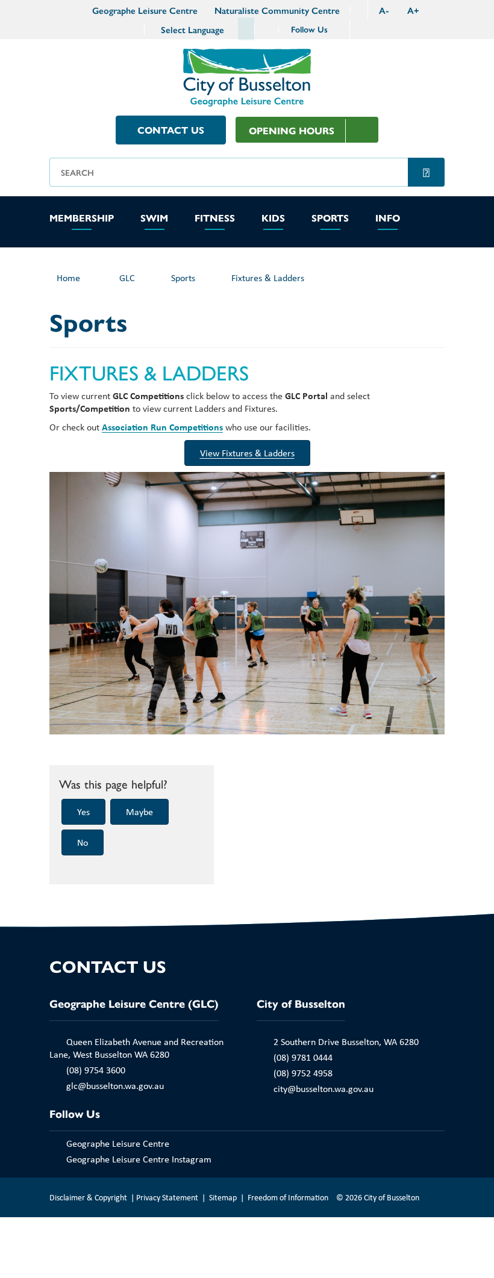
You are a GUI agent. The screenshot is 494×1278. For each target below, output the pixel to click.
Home (68, 277)
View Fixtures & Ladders (247, 452)
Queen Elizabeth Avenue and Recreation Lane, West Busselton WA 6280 (136, 1048)
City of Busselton (301, 1003)
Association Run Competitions (162, 426)
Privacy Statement (167, 1197)
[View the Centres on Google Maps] (267, 29)
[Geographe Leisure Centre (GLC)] (247, 75)
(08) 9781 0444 (303, 1057)
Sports (330, 218)
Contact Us (170, 130)
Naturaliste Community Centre (277, 10)
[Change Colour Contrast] (358, 10)
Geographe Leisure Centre (145, 10)
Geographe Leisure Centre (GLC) (134, 1003)
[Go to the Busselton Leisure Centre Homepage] (75, 10)
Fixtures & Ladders (267, 277)
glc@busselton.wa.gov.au (115, 1085)
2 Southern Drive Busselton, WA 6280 (346, 1041)
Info (387, 218)
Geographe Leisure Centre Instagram (138, 1158)
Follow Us (310, 29)
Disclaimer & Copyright (88, 1197)
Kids (273, 218)
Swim (154, 218)
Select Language (192, 29)
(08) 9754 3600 (95, 1069)
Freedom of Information (288, 1197)
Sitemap (223, 1197)
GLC (127, 277)
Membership (81, 218)
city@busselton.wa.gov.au (324, 1088)
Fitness (215, 218)
